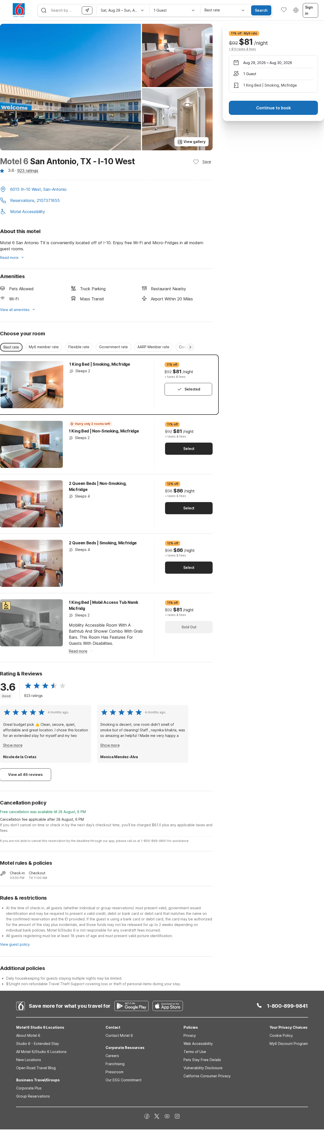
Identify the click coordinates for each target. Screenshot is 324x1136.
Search (261, 10)
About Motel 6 (28, 1035)
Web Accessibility (198, 1043)
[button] (106, 189)
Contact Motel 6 (119, 1035)
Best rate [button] (11, 347)
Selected (192, 389)
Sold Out (188, 627)
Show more (13, 745)
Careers (112, 1056)
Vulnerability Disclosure (203, 1068)
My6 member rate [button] (44, 347)
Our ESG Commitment (123, 1080)
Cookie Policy (281, 1035)
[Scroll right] (190, 347)
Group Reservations (33, 1096)
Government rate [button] (113, 347)
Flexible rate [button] (78, 347)
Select (188, 448)
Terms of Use (195, 1051)
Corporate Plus (29, 1088)
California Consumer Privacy (207, 1076)
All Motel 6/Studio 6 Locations (41, 1051)
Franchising (115, 1064)
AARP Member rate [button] (153, 347)
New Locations (28, 1060)
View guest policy (15, 944)
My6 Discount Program (289, 1043)
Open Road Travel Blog (36, 1068)
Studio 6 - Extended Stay (37, 1043)
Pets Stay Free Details (202, 1060)
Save (206, 161)
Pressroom (115, 1072)
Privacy (190, 1035)
